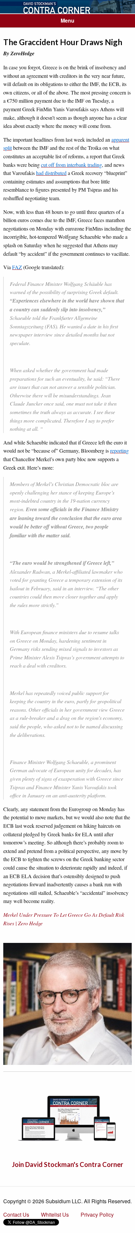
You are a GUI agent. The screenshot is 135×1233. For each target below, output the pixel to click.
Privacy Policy (97, 1214)
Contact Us (16, 1214)
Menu (67, 20)
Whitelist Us (55, 1214)
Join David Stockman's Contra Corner (67, 1164)
